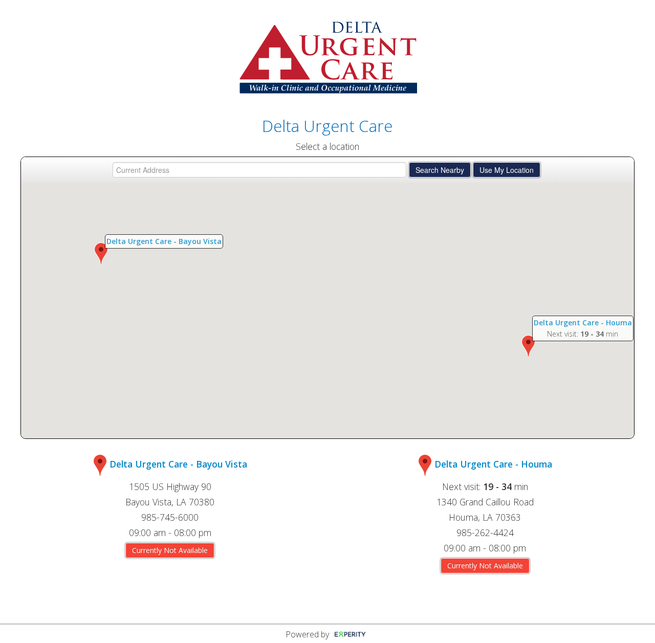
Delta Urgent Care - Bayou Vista (164, 241)
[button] (101, 253)
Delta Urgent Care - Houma (583, 322)
